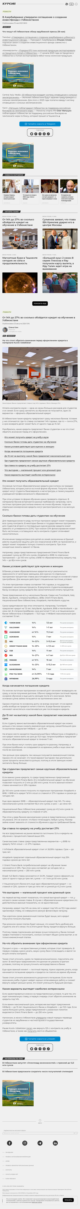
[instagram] (24, 1143)
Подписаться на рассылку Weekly (15, 1130)
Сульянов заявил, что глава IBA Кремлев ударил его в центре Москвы (59, 222)
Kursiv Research (11, 1178)
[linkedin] (55, 1143)
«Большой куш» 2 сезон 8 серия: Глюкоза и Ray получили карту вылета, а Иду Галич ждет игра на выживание (58, 263)
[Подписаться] (76, 1133)
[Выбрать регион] (66, 4)
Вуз (4, 336)
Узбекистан (11, 336)
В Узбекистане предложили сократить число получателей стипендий (37, 1071)
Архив (7, 1161)
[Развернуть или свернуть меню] (76, 4)
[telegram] (40, 1143)
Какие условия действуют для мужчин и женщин (29, 447)
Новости (7, 11)
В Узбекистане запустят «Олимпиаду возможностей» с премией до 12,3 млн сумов (38, 1064)
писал (29, 1028)
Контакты (9, 1170)
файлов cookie (37, 1202)
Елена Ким (13, 327)
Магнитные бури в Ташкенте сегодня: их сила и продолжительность (20, 261)
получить (32, 1031)
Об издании (9, 1152)
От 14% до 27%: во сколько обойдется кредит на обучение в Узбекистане (18, 222)
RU (71, 4)
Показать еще (40, 303)
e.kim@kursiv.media (15, 331)
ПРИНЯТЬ (68, 1200)
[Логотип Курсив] (9, 4)
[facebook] (9, 1143)
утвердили (41, 1018)
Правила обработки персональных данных (20, 1165)
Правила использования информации (18, 1156)
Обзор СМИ (6, 27)
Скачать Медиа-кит (12, 1174)
